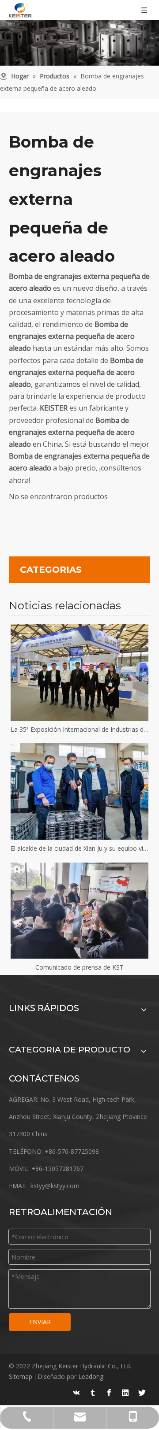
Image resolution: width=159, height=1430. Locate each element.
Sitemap (20, 1376)
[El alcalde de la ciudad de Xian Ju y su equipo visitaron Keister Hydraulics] (79, 791)
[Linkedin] (125, 1392)
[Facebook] (109, 1392)
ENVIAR (40, 1322)
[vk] (76, 1392)
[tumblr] (93, 1392)
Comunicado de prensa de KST (79, 967)
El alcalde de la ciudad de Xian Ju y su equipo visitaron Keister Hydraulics (79, 848)
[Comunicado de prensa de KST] (79, 911)
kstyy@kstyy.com (55, 1186)
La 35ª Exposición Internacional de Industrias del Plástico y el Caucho (79, 729)
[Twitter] (142, 1392)
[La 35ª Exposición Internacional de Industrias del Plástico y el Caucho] (79, 672)
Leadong (90, 1376)
